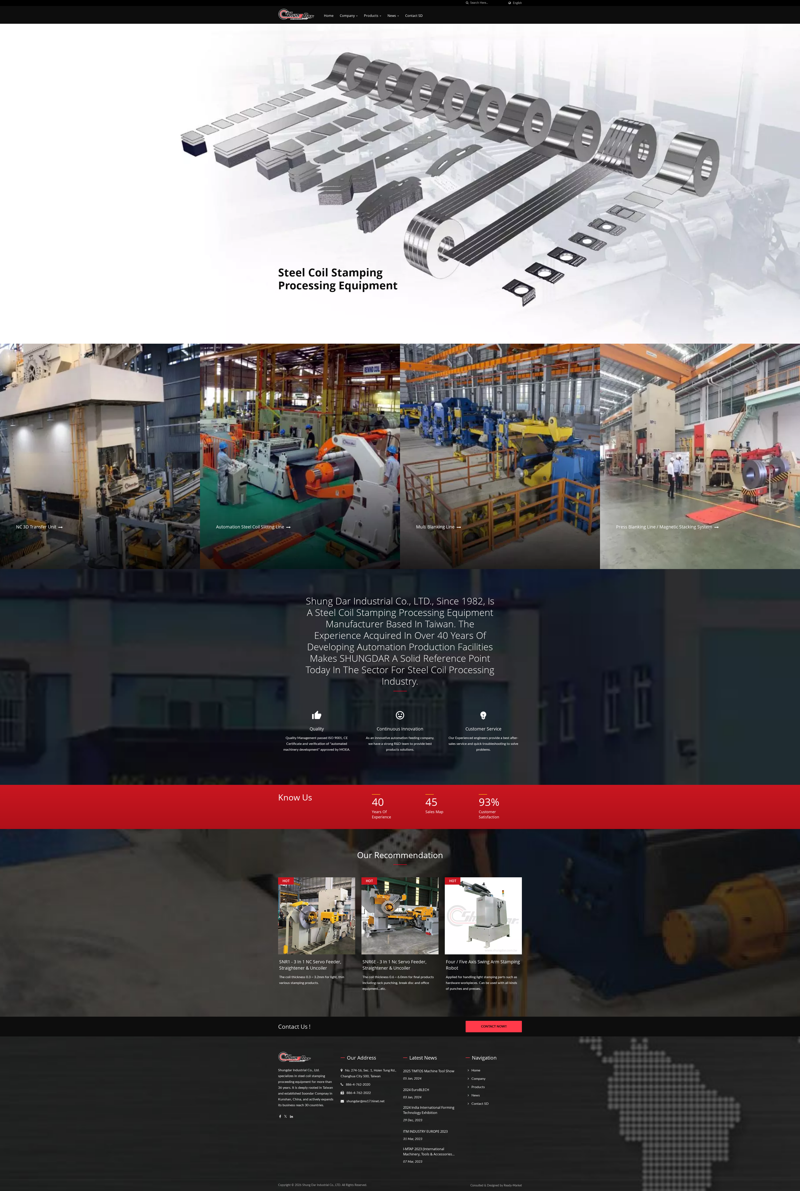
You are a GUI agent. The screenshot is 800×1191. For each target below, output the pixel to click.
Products (371, 15)
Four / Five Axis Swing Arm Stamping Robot (483, 965)
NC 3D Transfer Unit (36, 527)
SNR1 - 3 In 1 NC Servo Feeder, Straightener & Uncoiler (310, 965)
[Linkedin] (291, 1116)
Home (329, 15)
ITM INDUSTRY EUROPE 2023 (425, 1131)
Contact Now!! (494, 1026)
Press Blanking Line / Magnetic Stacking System (664, 527)
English (517, 3)
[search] (467, 3)
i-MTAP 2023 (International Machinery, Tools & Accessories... (429, 1151)
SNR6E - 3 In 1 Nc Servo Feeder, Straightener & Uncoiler (394, 965)
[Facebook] (280, 1116)
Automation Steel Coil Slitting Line (250, 527)
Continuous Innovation (400, 729)
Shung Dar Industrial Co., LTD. (321, 1185)
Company (348, 15)
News (392, 15)
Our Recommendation (400, 855)
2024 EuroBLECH (416, 1089)
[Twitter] (285, 1116)
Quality (317, 729)
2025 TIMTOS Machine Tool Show (428, 1071)
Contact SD (414, 15)
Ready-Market (513, 1185)
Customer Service (483, 729)
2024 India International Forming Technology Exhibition (428, 1110)
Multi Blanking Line (435, 527)
